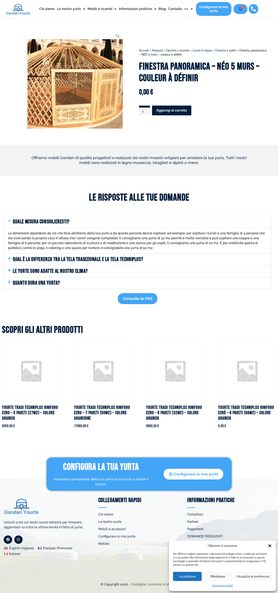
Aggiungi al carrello (171, 110)
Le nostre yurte (69, 9)
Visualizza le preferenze (253, 576)
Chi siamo (47, 9)
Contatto (175, 9)
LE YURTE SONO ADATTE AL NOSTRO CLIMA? (50, 271)
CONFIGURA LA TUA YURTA (101, 467)
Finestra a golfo (225, 50)
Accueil (144, 50)
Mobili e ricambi (100, 9)
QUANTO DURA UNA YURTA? (36, 283)
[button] (270, 546)
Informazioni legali (222, 585)
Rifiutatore (218, 576)
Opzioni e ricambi (177, 50)
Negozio (157, 50)
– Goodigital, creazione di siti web (152, 584)
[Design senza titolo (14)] (75, 82)
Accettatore (187, 576)
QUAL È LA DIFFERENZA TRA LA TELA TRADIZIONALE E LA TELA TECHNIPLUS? (78, 259)
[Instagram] (18, 539)
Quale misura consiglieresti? (41, 221)
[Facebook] (8, 539)
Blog (162, 9)
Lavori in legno (202, 50)
